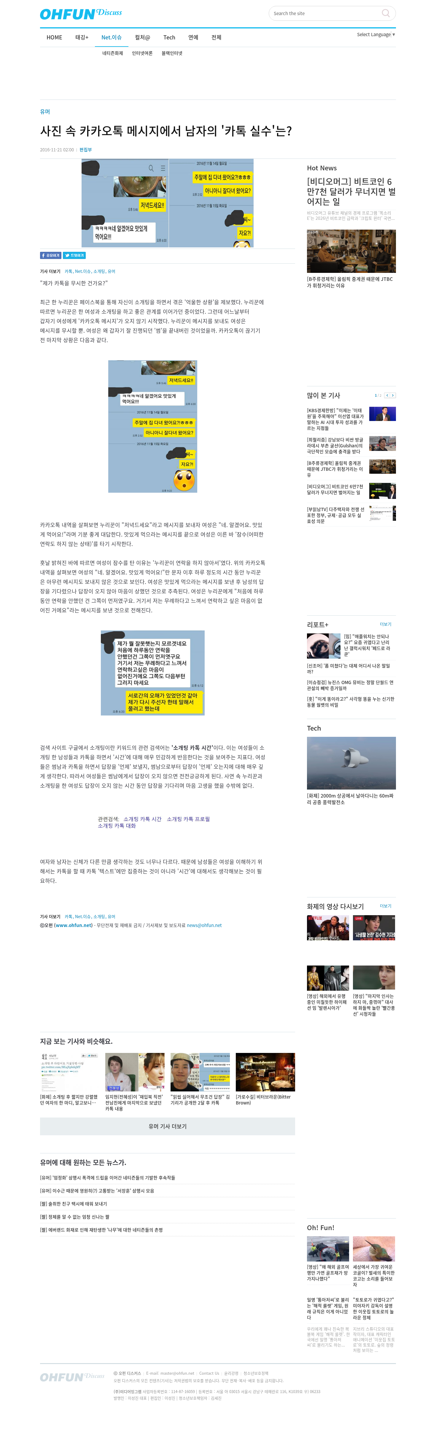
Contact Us (209, 1373)
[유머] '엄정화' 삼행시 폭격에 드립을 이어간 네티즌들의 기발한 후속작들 (107, 1177)
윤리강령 (232, 1373)
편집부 (85, 149)
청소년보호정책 (256, 1373)
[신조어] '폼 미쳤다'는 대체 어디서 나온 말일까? (348, 668)
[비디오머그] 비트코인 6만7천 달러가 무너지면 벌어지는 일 (351, 191)
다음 (393, 395)
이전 (387, 395)
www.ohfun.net (73, 925)
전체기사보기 (383, 1379)
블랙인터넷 (172, 53)
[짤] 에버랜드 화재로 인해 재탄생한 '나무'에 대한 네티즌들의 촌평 (101, 1230)
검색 (388, 13)
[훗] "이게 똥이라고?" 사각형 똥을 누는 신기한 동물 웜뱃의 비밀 (350, 702)
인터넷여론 (142, 53)
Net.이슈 (83, 271)
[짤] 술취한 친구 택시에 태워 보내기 (73, 1203)
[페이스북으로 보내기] (50, 256)
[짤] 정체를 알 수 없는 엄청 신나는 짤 (74, 1217)
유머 (45, 112)
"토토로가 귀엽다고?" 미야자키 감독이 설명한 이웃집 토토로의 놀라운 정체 (373, 1308)
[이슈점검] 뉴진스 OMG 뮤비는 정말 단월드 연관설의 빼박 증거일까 (350, 685)
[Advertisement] (218, 79)
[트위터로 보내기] (74, 256)
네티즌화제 (112, 53)
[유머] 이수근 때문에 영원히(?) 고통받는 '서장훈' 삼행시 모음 (97, 1190)
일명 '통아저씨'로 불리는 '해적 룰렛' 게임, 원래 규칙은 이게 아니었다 (328, 1308)
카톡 (68, 271)
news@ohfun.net (204, 925)
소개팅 (99, 271)
